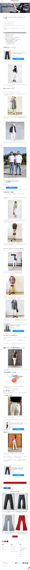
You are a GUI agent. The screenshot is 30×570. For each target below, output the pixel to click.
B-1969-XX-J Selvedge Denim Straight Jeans (8, 511)
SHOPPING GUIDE (13, 546)
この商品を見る (18, 58)
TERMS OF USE (22, 556)
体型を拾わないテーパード (10, 43)
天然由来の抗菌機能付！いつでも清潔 (11, 40)
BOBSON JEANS (15, 0)
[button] (27, 1)
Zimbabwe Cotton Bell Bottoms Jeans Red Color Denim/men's (21, 533)
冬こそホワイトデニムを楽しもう (10, 38)
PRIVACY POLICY (22, 552)
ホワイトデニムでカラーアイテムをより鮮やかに (12, 37)
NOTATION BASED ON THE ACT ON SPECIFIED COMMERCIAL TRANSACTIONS (23, 549)
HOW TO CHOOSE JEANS (14, 551)
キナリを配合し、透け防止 (10, 42)
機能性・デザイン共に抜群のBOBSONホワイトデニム (13, 39)
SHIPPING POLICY (22, 554)
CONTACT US (21, 546)
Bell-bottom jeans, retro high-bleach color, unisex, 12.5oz (8, 533)
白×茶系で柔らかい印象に (9, 36)
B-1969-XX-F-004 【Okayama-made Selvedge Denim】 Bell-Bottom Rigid (22, 511)
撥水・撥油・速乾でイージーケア (11, 41)
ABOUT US (3, 546)
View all (15, 536)
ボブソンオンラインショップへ (15, 482)
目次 (5, 32)
